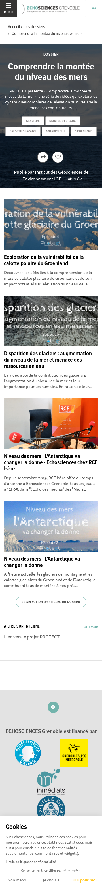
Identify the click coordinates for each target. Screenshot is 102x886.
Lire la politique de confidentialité (31, 861)
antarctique (55, 132)
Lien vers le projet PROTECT (32, 636)
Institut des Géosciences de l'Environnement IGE (54, 175)
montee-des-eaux (62, 121)
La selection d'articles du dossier (51, 602)
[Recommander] (57, 157)
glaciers (33, 121)
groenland (83, 132)
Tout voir (90, 627)
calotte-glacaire (23, 132)
